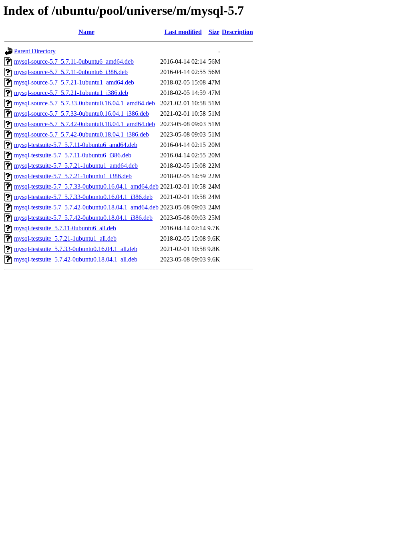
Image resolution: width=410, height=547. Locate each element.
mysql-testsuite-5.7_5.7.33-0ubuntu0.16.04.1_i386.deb (83, 196)
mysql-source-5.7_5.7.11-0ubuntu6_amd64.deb (74, 61)
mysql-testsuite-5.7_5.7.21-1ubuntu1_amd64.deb (76, 165)
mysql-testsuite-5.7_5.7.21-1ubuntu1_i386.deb (73, 176)
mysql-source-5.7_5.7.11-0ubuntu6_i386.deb (71, 71)
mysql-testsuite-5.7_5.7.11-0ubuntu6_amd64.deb (75, 144)
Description (237, 31)
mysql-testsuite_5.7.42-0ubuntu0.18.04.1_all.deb (75, 259)
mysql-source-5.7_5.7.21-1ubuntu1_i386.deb (71, 92)
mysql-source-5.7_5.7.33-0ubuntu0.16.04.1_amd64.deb (84, 103)
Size (214, 31)
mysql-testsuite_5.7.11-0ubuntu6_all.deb (65, 228)
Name (86, 31)
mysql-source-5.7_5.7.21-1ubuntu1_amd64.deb (74, 82)
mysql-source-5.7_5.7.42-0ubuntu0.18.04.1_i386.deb (81, 134)
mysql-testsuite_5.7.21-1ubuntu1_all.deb (65, 238)
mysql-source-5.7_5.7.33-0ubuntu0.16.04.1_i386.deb (81, 113)
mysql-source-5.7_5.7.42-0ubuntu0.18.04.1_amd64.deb (84, 124)
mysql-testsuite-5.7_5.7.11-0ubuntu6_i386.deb (72, 155)
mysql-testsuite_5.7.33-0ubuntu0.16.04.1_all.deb (75, 248)
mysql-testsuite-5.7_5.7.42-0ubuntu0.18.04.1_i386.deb (83, 217)
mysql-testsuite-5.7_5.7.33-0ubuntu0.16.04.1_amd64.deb (86, 186)
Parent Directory (35, 51)
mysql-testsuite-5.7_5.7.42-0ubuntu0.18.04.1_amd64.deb (86, 207)
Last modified (183, 31)
